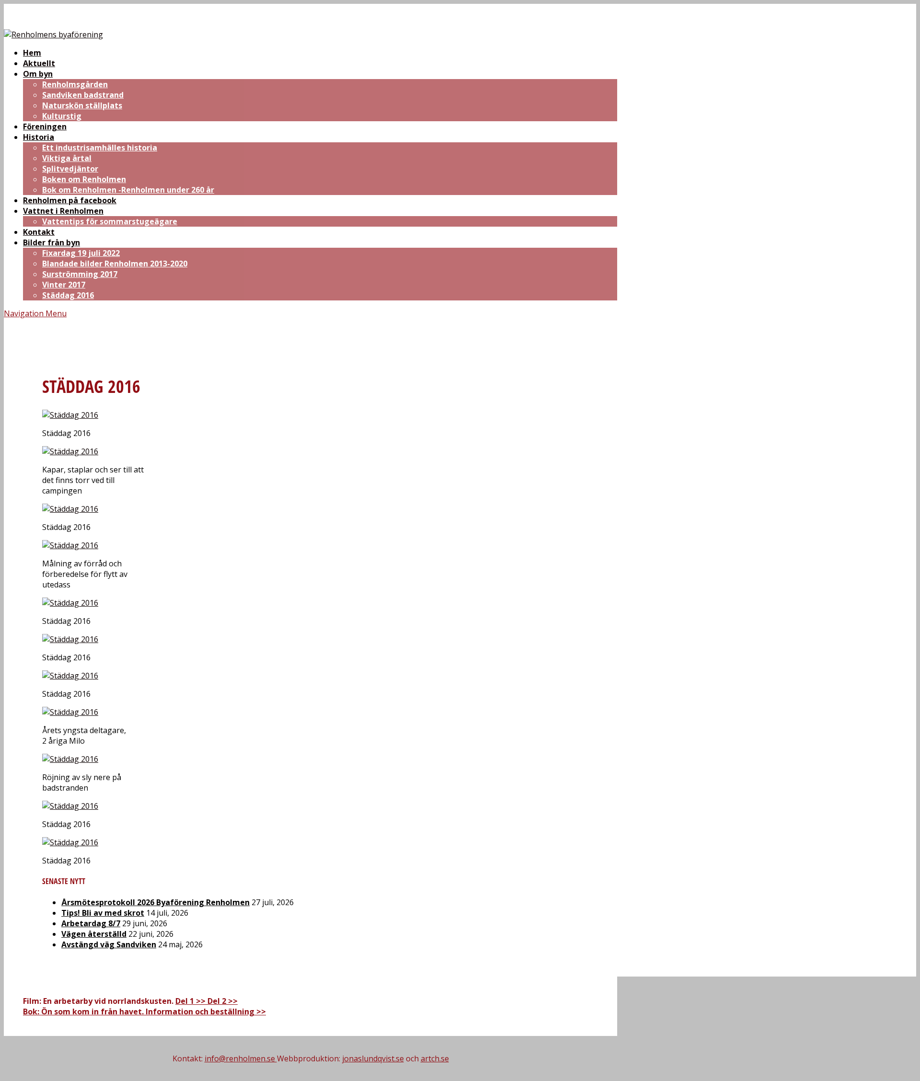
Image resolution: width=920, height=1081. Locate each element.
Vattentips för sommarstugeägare (109, 221)
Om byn (38, 74)
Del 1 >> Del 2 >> (206, 1001)
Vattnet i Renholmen (63, 211)
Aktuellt (39, 63)
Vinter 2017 (63, 284)
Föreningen (45, 126)
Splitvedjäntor (70, 168)
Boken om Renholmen (84, 179)
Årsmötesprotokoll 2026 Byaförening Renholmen (155, 902)
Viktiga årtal (67, 158)
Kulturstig (61, 116)
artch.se (435, 1058)
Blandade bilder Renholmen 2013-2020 (114, 263)
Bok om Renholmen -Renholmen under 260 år (128, 189)
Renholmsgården (75, 84)
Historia (38, 137)
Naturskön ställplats (82, 105)
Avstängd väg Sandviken (108, 944)
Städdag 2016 (68, 295)
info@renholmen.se (241, 1058)
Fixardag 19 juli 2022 (81, 253)
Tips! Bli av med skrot (102, 913)
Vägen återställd (93, 934)
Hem (32, 52)
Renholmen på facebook (69, 200)
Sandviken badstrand (83, 95)
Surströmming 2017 (79, 274)
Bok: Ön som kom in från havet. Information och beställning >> (144, 1011)
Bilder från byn (51, 242)
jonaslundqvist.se (373, 1058)
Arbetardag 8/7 (90, 923)
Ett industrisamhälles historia (99, 147)
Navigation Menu (35, 313)
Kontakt (39, 232)
